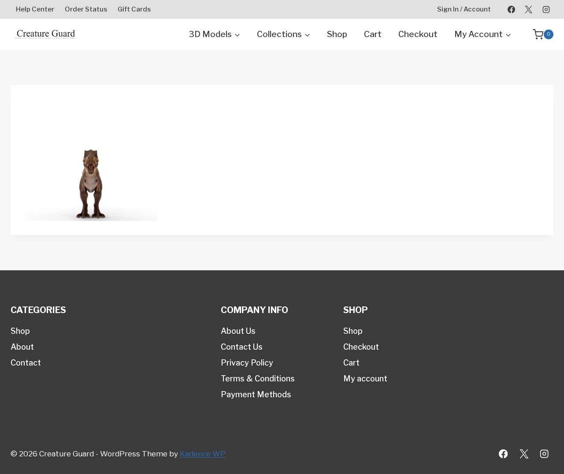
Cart (373, 34)
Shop (337, 34)
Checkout (418, 34)
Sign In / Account (464, 9)
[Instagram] (545, 9)
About (22, 346)
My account (365, 378)
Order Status (86, 9)
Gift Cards (134, 9)
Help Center (35, 9)
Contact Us (242, 346)
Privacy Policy (247, 362)
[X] (528, 9)
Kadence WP (203, 453)
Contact (26, 362)
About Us (238, 331)
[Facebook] (511, 9)
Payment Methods (256, 394)
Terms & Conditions (258, 378)
